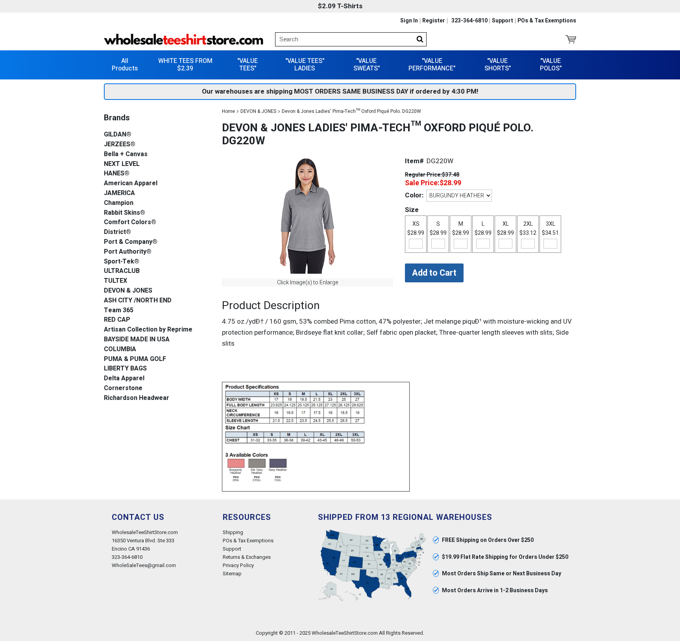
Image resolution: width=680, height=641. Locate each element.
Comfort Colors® (130, 222)
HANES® (116, 173)
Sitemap (232, 573)
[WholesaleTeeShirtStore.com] (183, 39)
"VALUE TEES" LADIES (304, 64)
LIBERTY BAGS (125, 369)
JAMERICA (119, 193)
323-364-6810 (469, 21)
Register (433, 21)
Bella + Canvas (126, 154)
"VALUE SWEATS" (366, 64)
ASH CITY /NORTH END (138, 301)
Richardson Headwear (136, 398)
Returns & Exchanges (247, 557)
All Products (125, 64)
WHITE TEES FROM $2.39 (185, 64)
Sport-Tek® (121, 262)
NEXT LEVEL (122, 164)
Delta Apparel (124, 378)
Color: (414, 195)
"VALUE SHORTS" (497, 64)
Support (502, 21)
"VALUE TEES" (247, 64)
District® (117, 232)
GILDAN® (117, 135)
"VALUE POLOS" (551, 64)
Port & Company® (130, 242)
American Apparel (130, 183)
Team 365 (118, 310)
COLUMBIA (120, 349)
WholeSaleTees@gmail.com (144, 565)
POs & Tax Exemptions (546, 21)
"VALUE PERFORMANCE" (431, 64)
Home (228, 111)
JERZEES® (119, 144)
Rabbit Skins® (124, 213)
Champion (118, 203)
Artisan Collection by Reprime (148, 330)
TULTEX (115, 281)
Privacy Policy (238, 565)
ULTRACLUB (122, 271)
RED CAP (117, 320)
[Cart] (570, 39)
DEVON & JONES (258, 111)
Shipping (233, 532)
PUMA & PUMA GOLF (135, 359)
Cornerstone (123, 388)
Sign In (409, 21)
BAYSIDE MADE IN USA (137, 339)
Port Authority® (128, 252)
